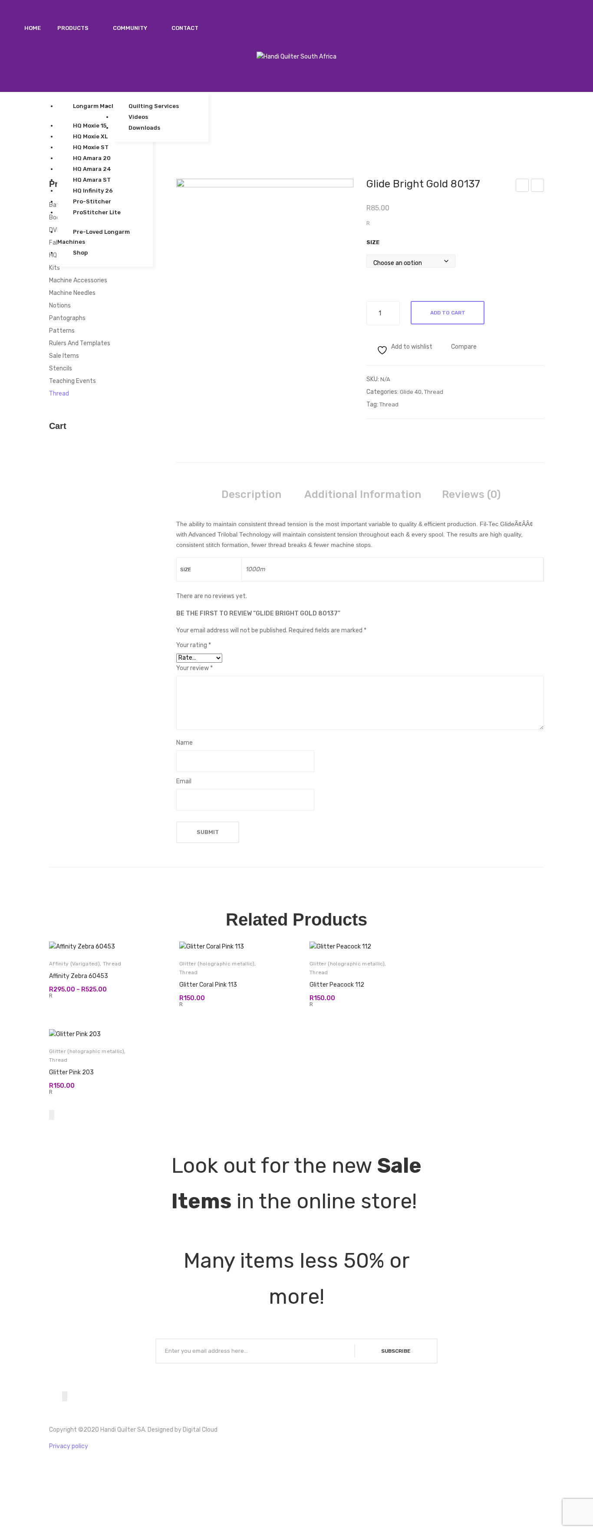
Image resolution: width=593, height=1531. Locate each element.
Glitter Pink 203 (71, 1072)
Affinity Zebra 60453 (78, 976)
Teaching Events (72, 381)
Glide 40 (411, 392)
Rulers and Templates (79, 343)
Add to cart (447, 313)
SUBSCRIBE (396, 1351)
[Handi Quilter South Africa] (296, 56)
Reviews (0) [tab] (471, 494)
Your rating (193, 645)
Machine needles (72, 293)
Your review (194, 668)
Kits (54, 268)
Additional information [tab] (362, 494)
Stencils (60, 368)
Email (183, 781)
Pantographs (67, 318)
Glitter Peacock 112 (337, 984)
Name (184, 742)
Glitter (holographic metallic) (216, 964)
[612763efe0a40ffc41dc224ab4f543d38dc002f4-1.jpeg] (265, 299)
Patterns (62, 330)
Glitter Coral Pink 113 (208, 984)
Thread (433, 392)
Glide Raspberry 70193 (523, 186)
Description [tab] (251, 494)
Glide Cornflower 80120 (538, 186)
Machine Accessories (78, 280)
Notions (60, 305)
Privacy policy (68, 1446)
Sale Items (64, 356)
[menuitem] (32, 28)
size (372, 242)
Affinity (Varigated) (74, 964)
